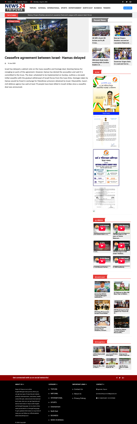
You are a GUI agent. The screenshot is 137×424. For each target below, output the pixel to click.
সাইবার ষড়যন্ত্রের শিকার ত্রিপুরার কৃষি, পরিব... (110, 366)
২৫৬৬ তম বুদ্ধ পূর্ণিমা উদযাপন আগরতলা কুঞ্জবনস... (112, 354)
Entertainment (75, 8)
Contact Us (78, 389)
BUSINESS (98, 8)
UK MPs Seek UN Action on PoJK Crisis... (99, 40)
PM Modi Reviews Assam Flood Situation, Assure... (101, 328)
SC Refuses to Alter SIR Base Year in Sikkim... (121, 293)
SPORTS (64, 8)
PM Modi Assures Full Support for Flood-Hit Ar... (121, 311)
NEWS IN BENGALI (56, 420)
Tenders (106, 8)
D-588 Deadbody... (119, 267)
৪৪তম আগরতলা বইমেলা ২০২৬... (101, 234)
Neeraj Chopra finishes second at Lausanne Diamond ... (122, 40)
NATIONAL (42, 8)
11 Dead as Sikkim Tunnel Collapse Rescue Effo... (120, 331)
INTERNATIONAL (53, 8)
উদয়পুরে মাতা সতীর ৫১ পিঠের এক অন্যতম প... (98, 366)
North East (88, 8)
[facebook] (122, 1)
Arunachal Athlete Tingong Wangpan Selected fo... (101, 295)
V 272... (96, 251)
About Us (77, 394)
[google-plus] (130, 1)
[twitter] (126, 1)
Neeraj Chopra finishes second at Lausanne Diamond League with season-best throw (60, 15)
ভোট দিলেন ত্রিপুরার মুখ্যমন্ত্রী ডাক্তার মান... (99, 354)
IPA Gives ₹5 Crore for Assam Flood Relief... (102, 312)
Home (10, 2)
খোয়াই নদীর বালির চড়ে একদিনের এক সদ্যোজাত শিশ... (123, 367)
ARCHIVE (128, 8)
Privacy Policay (79, 398)
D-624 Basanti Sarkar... (101, 267)
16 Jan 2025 (11, 63)
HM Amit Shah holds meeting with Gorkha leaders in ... (100, 62)
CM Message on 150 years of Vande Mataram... (119, 236)
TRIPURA (33, 8)
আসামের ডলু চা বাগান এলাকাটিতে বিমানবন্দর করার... (124, 354)
